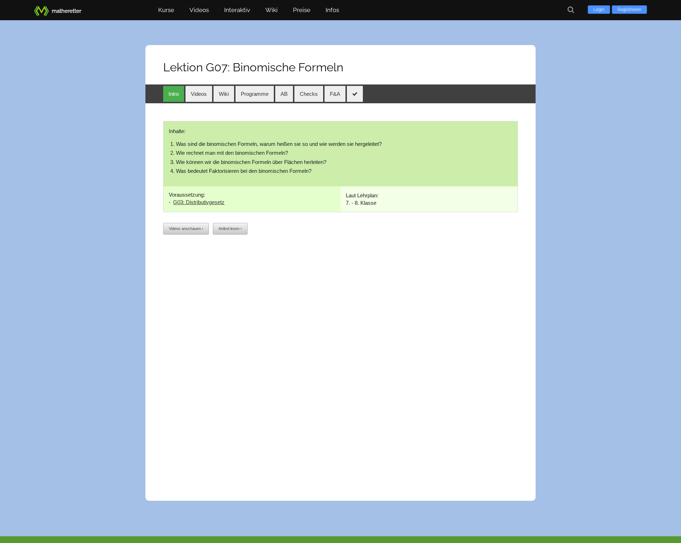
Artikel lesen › (230, 228)
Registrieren (629, 9)
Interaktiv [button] (237, 9)
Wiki (271, 9)
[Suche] (571, 10)
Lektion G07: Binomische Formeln (253, 67)
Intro (173, 94)
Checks (309, 94)
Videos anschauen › (186, 228)
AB (284, 94)
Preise (301, 9)
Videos (199, 9)
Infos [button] (332, 9)
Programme (254, 94)
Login (598, 9)
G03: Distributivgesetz (199, 202)
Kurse (166, 9)
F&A (335, 94)
